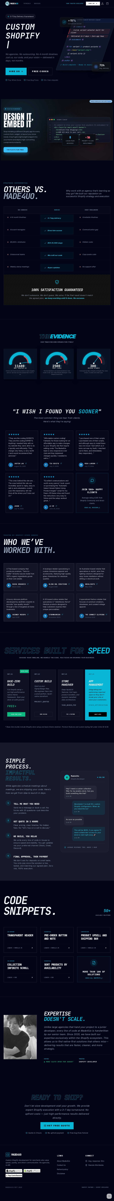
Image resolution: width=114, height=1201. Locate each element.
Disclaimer (61, 1173)
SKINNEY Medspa (19, 615)
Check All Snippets (93, 978)
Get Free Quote (58, 1125)
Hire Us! (92, 3)
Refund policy (62, 1169)
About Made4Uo (63, 1161)
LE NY (52, 506)
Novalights (90, 584)
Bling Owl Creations (58, 584)
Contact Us (61, 1165)
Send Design (43, 714)
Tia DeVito (54, 464)
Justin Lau (19, 464)
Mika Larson (90, 464)
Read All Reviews (91, 507)
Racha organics (19, 584)
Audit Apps (98, 714)
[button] (102, 3)
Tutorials (27, 3)
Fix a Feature (70, 714)
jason (17, 506)
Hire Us (14, 71)
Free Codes (40, 71)
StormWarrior (55, 615)
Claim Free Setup (16, 714)
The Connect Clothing (95, 615)
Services (37, 3)
